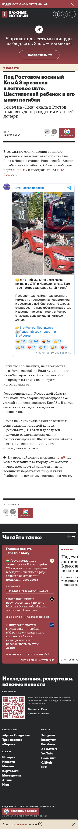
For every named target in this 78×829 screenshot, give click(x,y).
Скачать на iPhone (38, 709)
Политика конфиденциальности (36, 806)
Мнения (8, 766)
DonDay (21, 170)
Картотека (10, 771)
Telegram (48, 735)
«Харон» (8, 744)
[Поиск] (64, 15)
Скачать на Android (38, 713)
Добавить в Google (67, 136)
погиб (60, 457)
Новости (12, 68)
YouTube (47, 753)
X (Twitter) (49, 749)
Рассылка (48, 758)
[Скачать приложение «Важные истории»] (13, 707)
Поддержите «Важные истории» (22, 4)
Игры (6, 784)
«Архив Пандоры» (16, 735)
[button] (72, 15)
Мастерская (11, 775)
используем (18, 824)
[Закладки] (56, 15)
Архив (7, 780)
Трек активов (12, 740)
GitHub (46, 762)
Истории (9, 757)
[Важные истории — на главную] (15, 15)
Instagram (48, 740)
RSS (44, 767)
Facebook (48, 744)
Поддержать (37, 55)
